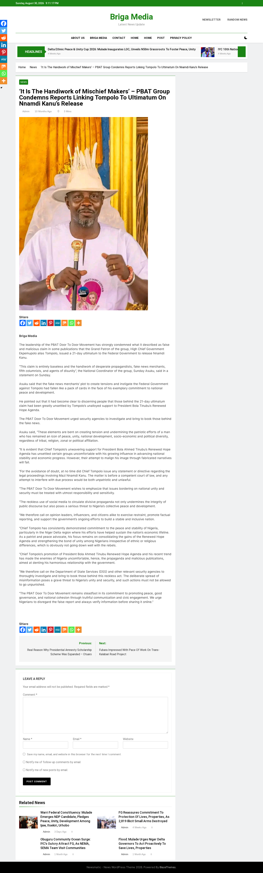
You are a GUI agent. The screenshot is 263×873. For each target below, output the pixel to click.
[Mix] (64, 323)
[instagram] (22, 20)
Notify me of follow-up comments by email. (53, 762)
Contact (118, 38)
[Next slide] (244, 3)
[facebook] (18, 20)
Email (77, 739)
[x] (26, 20)
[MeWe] (57, 323)
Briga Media (131, 16)
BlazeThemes (168, 867)
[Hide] (1, 87)
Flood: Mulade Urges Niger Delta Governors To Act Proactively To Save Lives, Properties (142, 844)
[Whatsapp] (71, 323)
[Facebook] (23, 323)
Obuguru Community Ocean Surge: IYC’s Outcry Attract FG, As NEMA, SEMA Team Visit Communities (65, 844)
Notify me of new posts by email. (47, 770)
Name (27, 739)
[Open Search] (239, 37)
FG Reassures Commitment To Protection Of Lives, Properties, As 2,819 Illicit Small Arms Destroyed (144, 817)
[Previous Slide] (239, 3)
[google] (30, 20)
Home (135, 38)
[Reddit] (36, 323)
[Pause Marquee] (242, 51)
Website (128, 739)
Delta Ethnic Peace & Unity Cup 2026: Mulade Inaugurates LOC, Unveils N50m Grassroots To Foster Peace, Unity (87, 49)
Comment (30, 694)
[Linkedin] (43, 323)
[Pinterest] (50, 323)
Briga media (98, 38)
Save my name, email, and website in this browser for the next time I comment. (74, 754)
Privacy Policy (181, 38)
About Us (78, 38)
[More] (78, 323)
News (23, 82)
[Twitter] (29, 323)
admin (26, 111)
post (161, 38)
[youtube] (35, 20)
